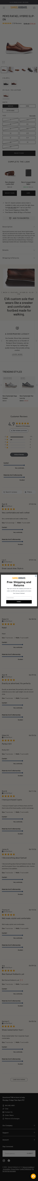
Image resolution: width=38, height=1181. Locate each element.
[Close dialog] (36, 576)
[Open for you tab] (33, 1176)
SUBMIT (19, 601)
